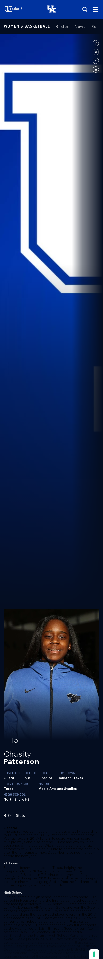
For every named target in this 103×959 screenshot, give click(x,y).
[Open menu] (95, 9)
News (80, 26)
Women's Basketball (27, 26)
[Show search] (85, 9)
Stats (20, 815)
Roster (62, 26)
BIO (7, 815)
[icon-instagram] (96, 61)
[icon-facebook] (96, 43)
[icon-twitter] (96, 52)
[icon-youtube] (96, 69)
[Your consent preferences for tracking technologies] (94, 954)
